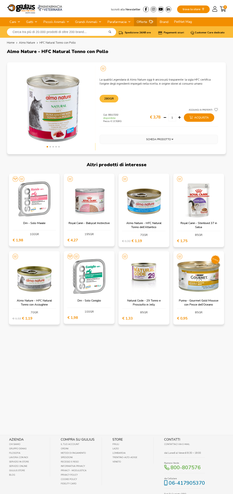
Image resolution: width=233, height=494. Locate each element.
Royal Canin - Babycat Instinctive (89, 223)
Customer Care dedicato (210, 32)
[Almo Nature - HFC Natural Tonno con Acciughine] (34, 276)
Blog (12, 474)
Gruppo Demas (17, 448)
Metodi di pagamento (73, 453)
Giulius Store (17, 470)
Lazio (115, 448)
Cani (13, 22)
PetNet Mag (183, 22)
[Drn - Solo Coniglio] (89, 276)
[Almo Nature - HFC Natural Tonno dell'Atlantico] (144, 199)
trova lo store (192, 9)
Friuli (115, 444)
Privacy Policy (69, 474)
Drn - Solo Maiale (34, 223)
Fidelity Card (68, 483)
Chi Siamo (14, 444)
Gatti (29, 22)
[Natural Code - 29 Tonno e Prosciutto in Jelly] (144, 276)
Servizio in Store (19, 461)
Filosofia (14, 453)
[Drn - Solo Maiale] (34, 199)
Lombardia (119, 453)
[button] (47, 146)
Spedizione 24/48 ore (137, 32)
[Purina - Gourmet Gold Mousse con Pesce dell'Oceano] (198, 276)
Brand (164, 22)
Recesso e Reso (70, 461)
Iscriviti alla (125, 9)
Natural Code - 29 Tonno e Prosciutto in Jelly (144, 303)
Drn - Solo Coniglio (89, 301)
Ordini (64, 448)
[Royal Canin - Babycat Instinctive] (89, 199)
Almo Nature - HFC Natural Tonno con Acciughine (34, 303)
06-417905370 (187, 483)
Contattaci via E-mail (177, 444)
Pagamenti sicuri (173, 32)
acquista (201, 118)
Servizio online (18, 466)
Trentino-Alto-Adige (124, 457)
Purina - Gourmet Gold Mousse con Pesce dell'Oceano (198, 303)
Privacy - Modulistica (73, 470)
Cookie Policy (69, 479)
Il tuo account (70, 444)
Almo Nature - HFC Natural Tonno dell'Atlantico (143, 225)
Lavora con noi (18, 457)
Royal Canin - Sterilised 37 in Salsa (198, 225)
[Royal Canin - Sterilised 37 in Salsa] (198, 199)
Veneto (116, 461)
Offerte (142, 22)
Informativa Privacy (73, 466)
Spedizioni (67, 457)
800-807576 (186, 467)
